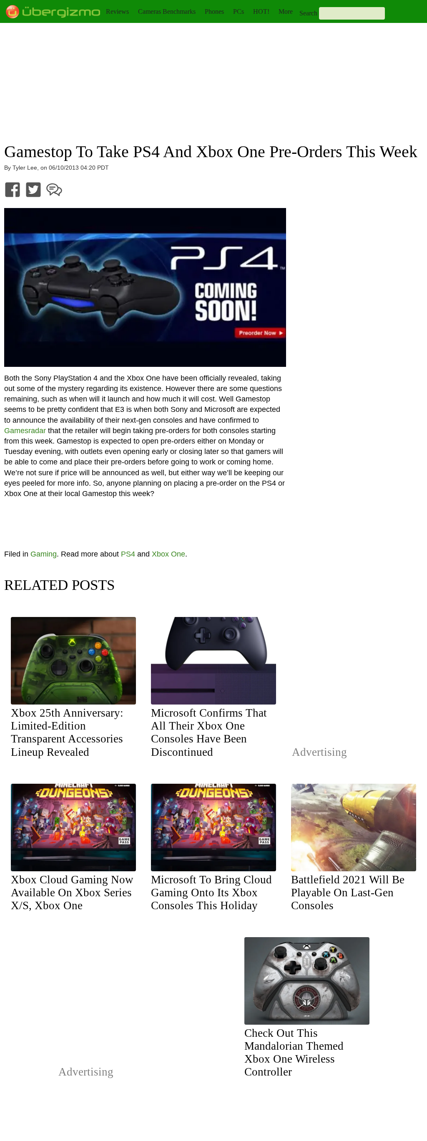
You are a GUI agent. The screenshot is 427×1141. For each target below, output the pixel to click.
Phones (214, 11)
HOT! (261, 11)
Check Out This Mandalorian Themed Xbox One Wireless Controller (294, 1052)
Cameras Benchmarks (167, 11)
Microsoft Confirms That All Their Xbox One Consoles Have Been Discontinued (209, 732)
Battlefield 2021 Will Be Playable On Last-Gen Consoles (347, 892)
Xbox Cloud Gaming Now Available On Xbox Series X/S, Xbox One (72, 892)
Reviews (117, 11)
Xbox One (168, 554)
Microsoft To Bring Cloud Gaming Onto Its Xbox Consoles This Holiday (211, 892)
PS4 (128, 554)
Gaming (43, 554)
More (286, 11)
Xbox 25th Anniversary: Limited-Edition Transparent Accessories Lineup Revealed (67, 732)
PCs (238, 11)
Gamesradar (25, 430)
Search (308, 13)
